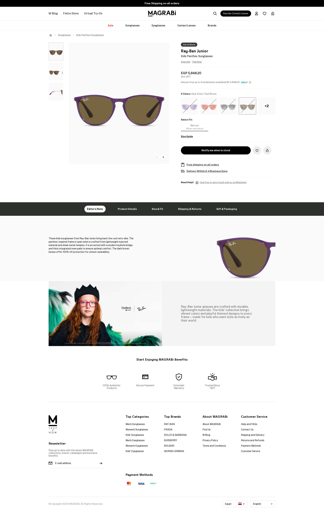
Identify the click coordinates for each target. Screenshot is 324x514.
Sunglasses (132, 25)
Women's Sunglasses (137, 429)
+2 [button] (267, 106)
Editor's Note (95, 209)
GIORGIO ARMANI (174, 451)
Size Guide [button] (187, 136)
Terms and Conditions (214, 445)
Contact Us (247, 429)
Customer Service (250, 451)
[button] (189, 106)
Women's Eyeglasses (137, 445)
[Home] (51, 35)
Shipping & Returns (189, 209)
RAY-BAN (169, 424)
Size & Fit (157, 209)
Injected (185, 61)
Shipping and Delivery (252, 435)
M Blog (53, 13)
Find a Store (71, 13)
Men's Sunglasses (135, 424)
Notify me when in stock (215, 150)
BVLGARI (169, 445)
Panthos (197, 61)
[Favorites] (264, 13)
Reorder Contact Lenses (235, 13)
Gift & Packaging (226, 209)
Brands (212, 25)
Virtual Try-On (93, 13)
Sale (110, 25)
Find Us (206, 429)
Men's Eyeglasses (135, 440)
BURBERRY (170, 440)
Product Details (127, 209)
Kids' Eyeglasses (135, 451)
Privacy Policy (210, 440)
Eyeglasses (158, 25)
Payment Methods (251, 445)
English (257, 504)
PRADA (168, 429)
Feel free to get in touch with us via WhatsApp (223, 182)
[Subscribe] (101, 463)
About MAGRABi (211, 424)
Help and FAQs (249, 424)
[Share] (267, 150)
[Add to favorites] (257, 150)
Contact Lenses (186, 25)
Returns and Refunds (252, 440)
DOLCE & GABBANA (175, 435)
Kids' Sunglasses (135, 435)
